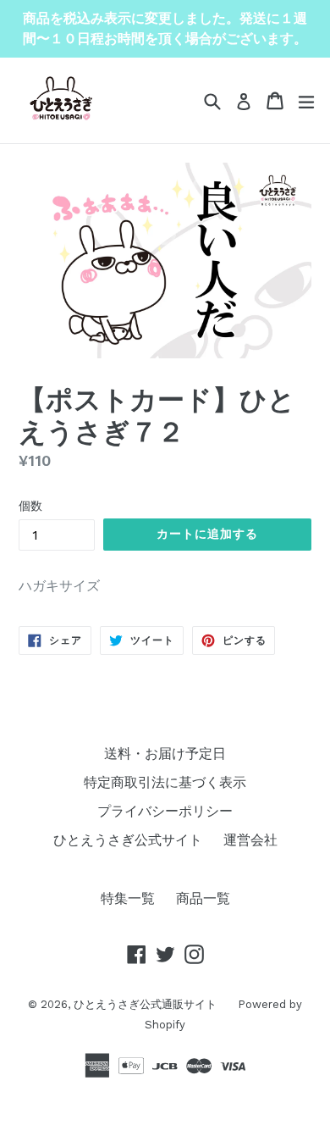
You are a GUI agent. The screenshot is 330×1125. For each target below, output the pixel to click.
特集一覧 (128, 898)
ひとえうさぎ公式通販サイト (145, 1004)
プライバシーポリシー (165, 811)
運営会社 (250, 840)
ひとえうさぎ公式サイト (127, 840)
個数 (30, 506)
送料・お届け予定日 (165, 753)
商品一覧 (203, 898)
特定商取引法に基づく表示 (165, 782)
